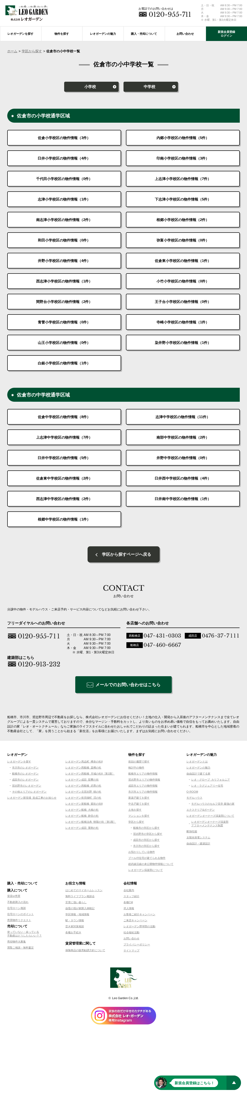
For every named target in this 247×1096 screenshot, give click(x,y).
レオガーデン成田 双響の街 (82, 779)
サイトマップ (131, 950)
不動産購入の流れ (17, 902)
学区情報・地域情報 (77, 914)
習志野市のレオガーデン (26, 785)
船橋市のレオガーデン (25, 773)
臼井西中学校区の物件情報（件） (183, 478)
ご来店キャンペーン (135, 920)
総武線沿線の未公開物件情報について (150, 863)
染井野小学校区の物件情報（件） (183, 343)
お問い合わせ (131, 938)
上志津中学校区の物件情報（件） (64, 437)
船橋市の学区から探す (146, 827)
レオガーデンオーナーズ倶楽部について (210, 815)
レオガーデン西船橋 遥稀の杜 (83, 767)
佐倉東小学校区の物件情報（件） (183, 261)
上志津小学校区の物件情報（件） (183, 179)
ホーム (12, 51)
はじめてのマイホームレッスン (84, 890)
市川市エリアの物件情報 (143, 791)
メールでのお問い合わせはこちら (128, 684)
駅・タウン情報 (74, 920)
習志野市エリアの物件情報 (144, 779)
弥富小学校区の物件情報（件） (183, 240)
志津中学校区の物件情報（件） (183, 417)
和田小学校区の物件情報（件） (64, 240)
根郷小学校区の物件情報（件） (183, 220)
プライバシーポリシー (137, 944)
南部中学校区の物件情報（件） (183, 437)
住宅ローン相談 (16, 908)
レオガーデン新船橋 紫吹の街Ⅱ (84, 803)
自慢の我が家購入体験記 (80, 908)
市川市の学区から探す (146, 845)
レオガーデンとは (197, 761)
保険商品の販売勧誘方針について (85, 950)
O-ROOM (192, 791)
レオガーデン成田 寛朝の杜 (82, 827)
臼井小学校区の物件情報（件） (64, 158)
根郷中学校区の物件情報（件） (64, 519)
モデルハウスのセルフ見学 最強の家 (212, 803)
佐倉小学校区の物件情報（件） (64, 138)
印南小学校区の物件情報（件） (183, 158)
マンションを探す (139, 815)
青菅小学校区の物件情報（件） (64, 322)
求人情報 (129, 908)
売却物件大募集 (16, 941)
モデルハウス (194, 797)
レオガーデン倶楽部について (145, 870)
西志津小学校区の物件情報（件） (64, 281)
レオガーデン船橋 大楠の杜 (82, 809)
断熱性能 (191, 831)
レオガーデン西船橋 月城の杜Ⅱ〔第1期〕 (90, 773)
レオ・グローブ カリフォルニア (210, 779)
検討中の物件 (136, 767)
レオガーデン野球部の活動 (139, 926)
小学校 (90, 87)
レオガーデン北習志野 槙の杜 (83, 791)
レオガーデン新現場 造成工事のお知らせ (31, 797)
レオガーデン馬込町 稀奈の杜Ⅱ (84, 761)
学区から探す (32, 51)
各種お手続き (73, 932)
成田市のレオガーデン (25, 779)
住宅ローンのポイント (20, 914)
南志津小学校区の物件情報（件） (64, 220)
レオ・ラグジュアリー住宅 (207, 785)
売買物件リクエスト (19, 920)
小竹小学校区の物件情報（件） (183, 281)
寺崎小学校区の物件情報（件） (183, 322)
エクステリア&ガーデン (200, 809)
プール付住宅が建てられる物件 (146, 857)
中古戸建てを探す (139, 803)
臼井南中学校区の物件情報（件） (183, 499)
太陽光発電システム (198, 837)
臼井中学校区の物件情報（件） (64, 458)
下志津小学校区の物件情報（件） (183, 199)
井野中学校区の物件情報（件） (183, 458)
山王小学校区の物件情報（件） (64, 343)
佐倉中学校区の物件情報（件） (64, 417)
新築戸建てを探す (139, 797)
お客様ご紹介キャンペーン (139, 914)
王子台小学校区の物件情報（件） (183, 302)
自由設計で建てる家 (198, 773)
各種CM (128, 902)
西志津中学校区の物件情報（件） (64, 499)
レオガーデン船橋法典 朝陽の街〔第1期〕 (90, 821)
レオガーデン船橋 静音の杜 (82, 815)
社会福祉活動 (131, 932)
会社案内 (129, 890)
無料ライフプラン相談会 (80, 896)
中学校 (149, 87)
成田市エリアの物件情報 (143, 785)
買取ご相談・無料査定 (20, 947)
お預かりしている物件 (141, 851)
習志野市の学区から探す (147, 833)
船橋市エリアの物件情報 (143, 773)
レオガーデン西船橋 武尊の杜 (83, 785)
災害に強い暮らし (76, 902)
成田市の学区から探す (146, 839)
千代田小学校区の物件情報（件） (64, 179)
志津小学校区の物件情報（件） (64, 199)
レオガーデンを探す (19, 761)
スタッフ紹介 (131, 896)
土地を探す (135, 809)
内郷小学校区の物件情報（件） (183, 138)
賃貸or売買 (13, 896)
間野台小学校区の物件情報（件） (64, 302)
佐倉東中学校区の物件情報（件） (64, 478)
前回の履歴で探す (139, 761)
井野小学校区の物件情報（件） (64, 261)
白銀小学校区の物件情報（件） (64, 363)
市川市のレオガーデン (25, 767)
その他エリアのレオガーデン (29, 791)
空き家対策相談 (74, 926)
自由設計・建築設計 (198, 843)
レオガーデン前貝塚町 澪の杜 (83, 797)
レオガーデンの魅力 (198, 767)
